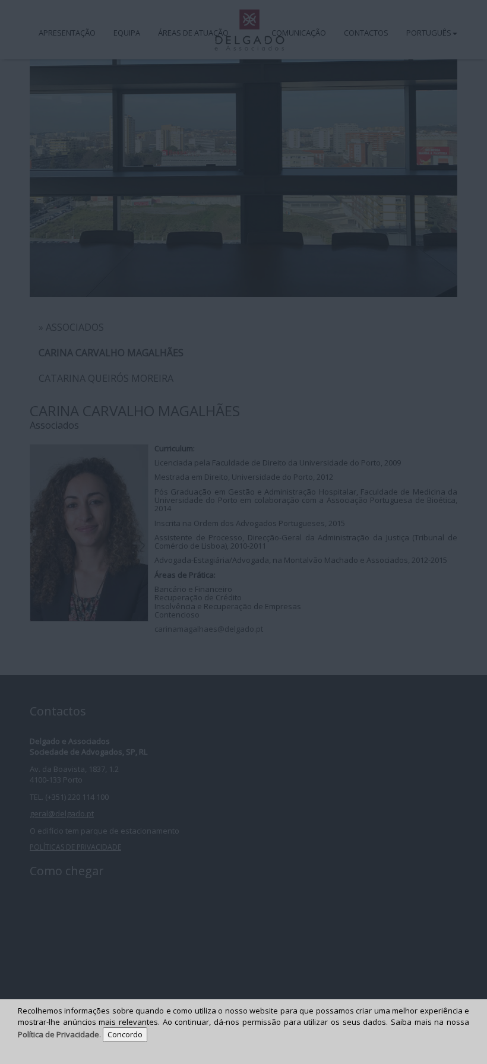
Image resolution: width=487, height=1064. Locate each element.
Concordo (125, 1034)
